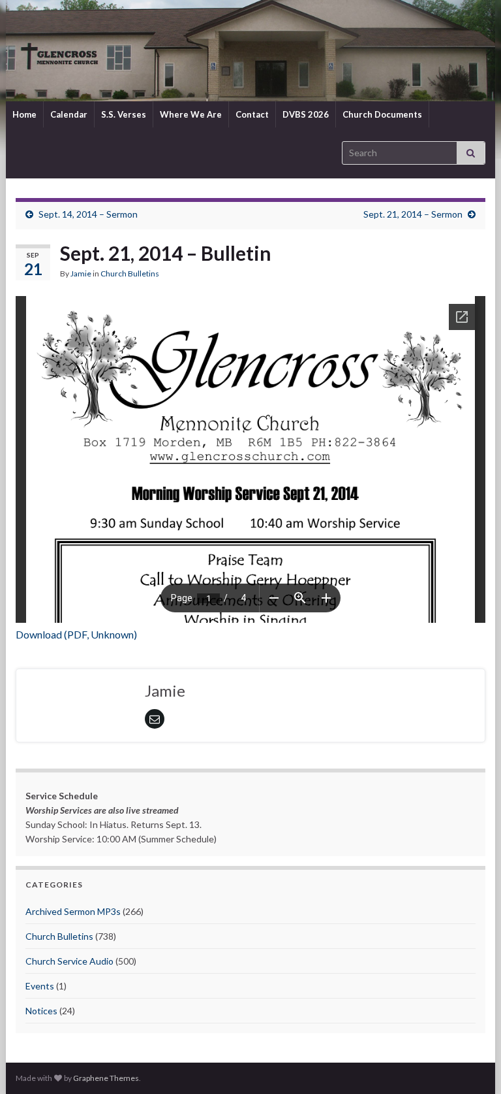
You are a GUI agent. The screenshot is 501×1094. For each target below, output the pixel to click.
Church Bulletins (129, 273)
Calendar (68, 114)
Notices (41, 1010)
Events (39, 985)
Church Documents (382, 114)
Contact (252, 114)
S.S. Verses (123, 114)
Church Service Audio (69, 961)
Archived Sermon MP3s (73, 911)
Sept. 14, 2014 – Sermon (88, 214)
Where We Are (191, 114)
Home (24, 114)
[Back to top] (471, 1064)
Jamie (80, 273)
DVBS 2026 (305, 114)
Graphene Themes (106, 1078)
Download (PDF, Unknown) (76, 634)
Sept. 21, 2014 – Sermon (413, 214)
